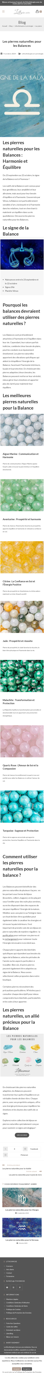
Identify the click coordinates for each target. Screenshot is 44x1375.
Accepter (16, 1369)
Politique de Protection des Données (18, 1313)
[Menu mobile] (3, 11)
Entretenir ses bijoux (13, 1330)
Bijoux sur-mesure (12, 1337)
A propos (9, 1266)
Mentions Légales (12, 1299)
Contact (9, 1273)
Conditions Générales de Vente (17, 1306)
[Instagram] (13, 1287)
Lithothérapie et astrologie (32, 54)
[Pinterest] (20, 1287)
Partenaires (10, 1276)
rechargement (11, 939)
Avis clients (10, 1270)
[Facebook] (7, 1287)
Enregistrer (27, 1369)
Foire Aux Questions (13, 1323)
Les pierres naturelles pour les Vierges (22, 1210)
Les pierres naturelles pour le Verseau (22, 1240)
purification (8, 935)
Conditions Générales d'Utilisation (18, 1303)
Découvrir (22, 1135)
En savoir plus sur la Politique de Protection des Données (22, 1372)
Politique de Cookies (13, 1309)
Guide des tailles (12, 1327)
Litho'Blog (9, 1333)
